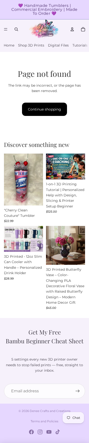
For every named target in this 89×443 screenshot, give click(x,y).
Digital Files (58, 45)
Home (9, 45)
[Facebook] (31, 432)
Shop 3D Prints (31, 45)
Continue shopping (44, 109)
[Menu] (5, 29)
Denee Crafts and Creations (50, 411)
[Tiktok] (58, 432)
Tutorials (80, 45)
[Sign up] (77, 391)
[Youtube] (49, 432)
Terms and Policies (44, 421)
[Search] (16, 29)
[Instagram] (40, 432)
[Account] (72, 29)
